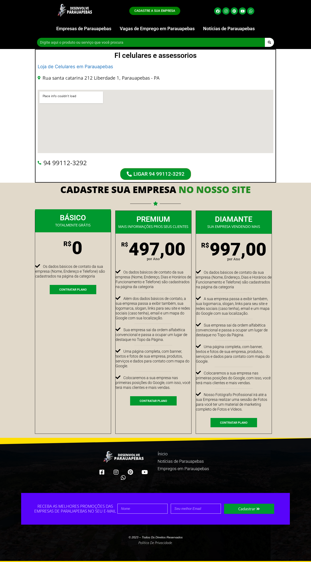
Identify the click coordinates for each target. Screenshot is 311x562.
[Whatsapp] (250, 11)
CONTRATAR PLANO (73, 289)
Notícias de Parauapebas (229, 28)
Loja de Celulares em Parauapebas (75, 66)
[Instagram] (226, 11)
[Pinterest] (234, 11)
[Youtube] (242, 11)
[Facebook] (217, 11)
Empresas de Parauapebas (83, 28)
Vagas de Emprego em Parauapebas (157, 28)
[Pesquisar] (269, 42)
